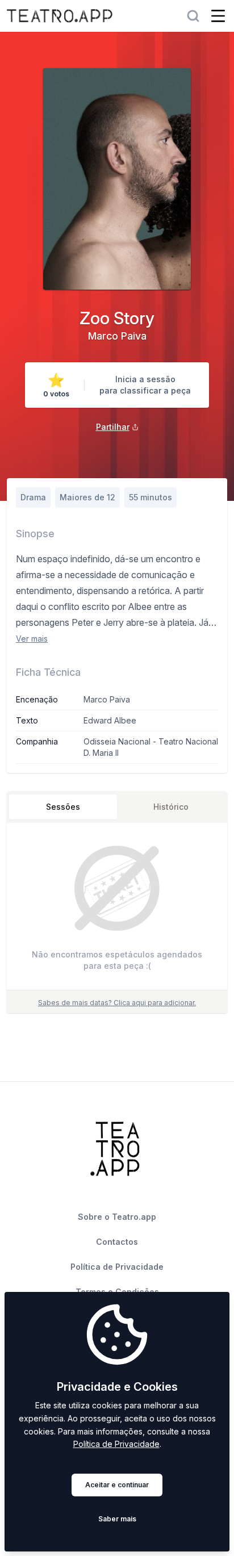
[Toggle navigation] (218, 16)
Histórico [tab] (171, 807)
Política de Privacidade (116, 1444)
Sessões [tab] (63, 807)
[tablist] (117, 807)
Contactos (117, 1242)
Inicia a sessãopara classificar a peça (145, 384)
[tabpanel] (117, 908)
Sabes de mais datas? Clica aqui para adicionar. (117, 1002)
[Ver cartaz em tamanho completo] (117, 179)
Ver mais (32, 638)
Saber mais (117, 1519)
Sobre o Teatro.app (117, 1217)
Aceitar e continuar (117, 1484)
